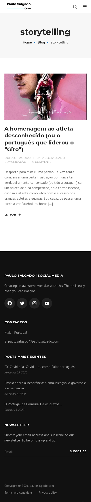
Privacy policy (48, 492)
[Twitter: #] (22, 303)
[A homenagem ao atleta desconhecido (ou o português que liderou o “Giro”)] (45, 96)
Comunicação (15, 161)
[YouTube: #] (47, 303)
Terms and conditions (18, 492)
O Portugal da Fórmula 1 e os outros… (33, 404)
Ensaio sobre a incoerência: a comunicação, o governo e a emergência (45, 385)
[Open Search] (75, 6)
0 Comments (41, 161)
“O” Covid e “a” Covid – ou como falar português (39, 366)
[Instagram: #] (34, 303)
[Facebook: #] (9, 303)
